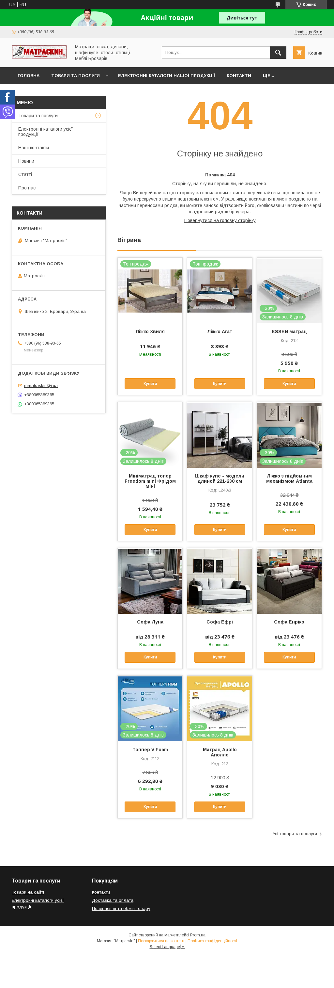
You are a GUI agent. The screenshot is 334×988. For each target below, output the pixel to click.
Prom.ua (197, 935)
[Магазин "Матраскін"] (39, 57)
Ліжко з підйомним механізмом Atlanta (289, 478)
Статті (25, 174)
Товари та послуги (75, 75)
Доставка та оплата (112, 900)
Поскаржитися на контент (161, 941)
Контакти (239, 75)
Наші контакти (33, 147)
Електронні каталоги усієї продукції (45, 131)
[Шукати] (278, 52)
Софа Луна (150, 621)
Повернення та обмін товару (121, 908)
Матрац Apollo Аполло (220, 752)
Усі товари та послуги (295, 833)
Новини (26, 161)
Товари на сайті (28, 892)
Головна (28, 75)
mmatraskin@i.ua (41, 385)
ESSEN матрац (289, 331)
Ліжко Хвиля (150, 331)
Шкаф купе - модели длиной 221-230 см (219, 478)
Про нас (27, 187)
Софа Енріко (289, 621)
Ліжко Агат (219, 331)
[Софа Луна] (150, 580)
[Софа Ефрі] (219, 580)
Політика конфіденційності (212, 941)
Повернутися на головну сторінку (220, 220)
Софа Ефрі (219, 621)
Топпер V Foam (150, 749)
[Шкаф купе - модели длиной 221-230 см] (219, 434)
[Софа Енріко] (289, 580)
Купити (150, 383)
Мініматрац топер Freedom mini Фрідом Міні (150, 481)
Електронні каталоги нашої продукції (166, 75)
